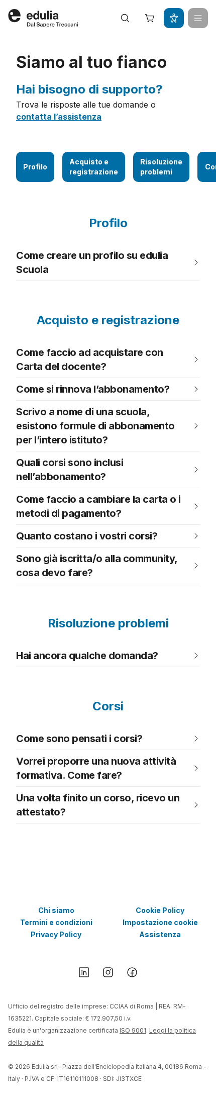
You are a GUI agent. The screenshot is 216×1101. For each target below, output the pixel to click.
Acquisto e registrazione (93, 166)
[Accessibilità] (174, 18)
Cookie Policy (160, 910)
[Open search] (125, 18)
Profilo (35, 166)
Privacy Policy (56, 934)
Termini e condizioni (56, 922)
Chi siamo (56, 910)
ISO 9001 (133, 1030)
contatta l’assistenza (58, 117)
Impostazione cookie (160, 922)
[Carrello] (150, 18)
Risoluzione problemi (161, 166)
